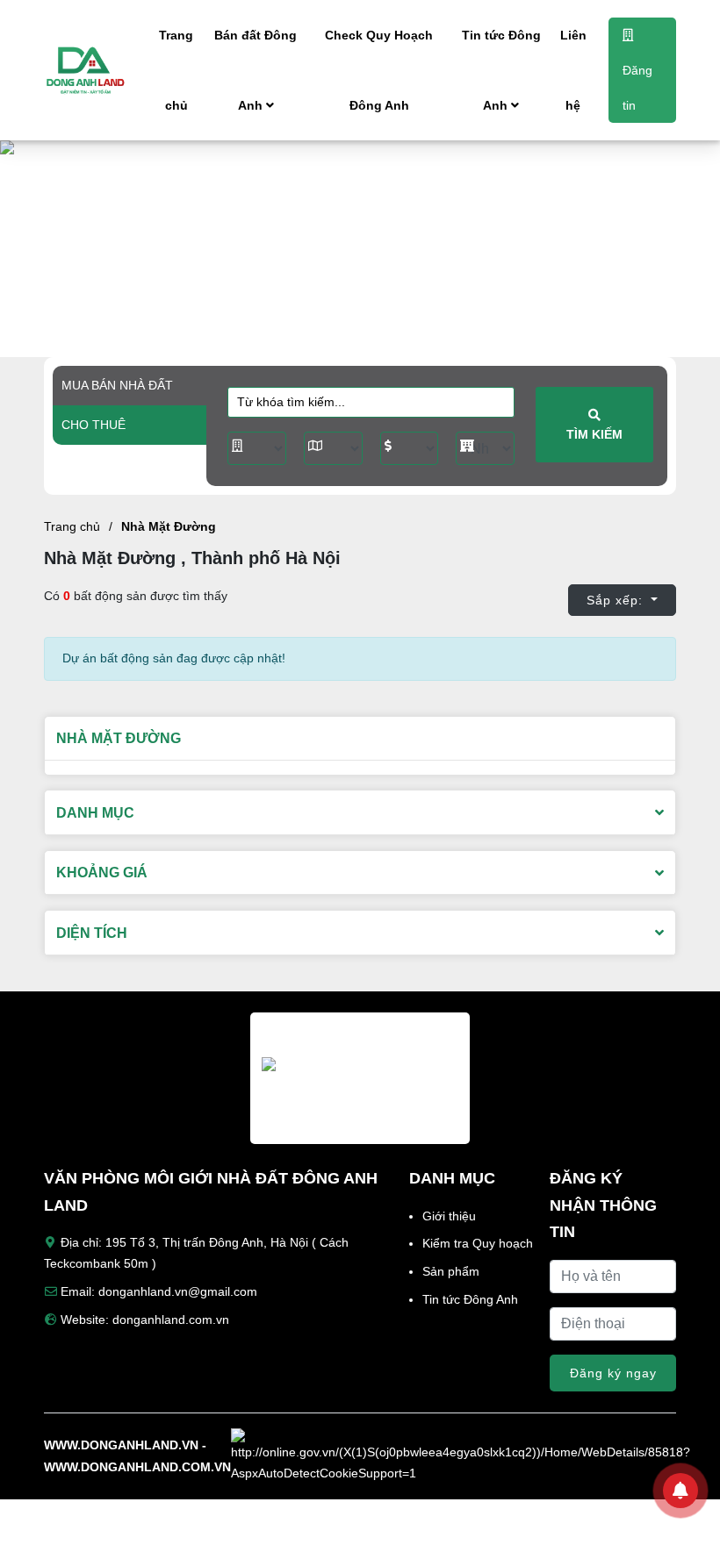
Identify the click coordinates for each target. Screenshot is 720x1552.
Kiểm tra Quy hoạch (477, 1243)
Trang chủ (176, 70)
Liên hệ (573, 70)
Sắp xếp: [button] (617, 600)
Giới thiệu (449, 1216)
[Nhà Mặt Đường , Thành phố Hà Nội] (96, 70)
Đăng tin (637, 87)
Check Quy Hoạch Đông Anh (379, 70)
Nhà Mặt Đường (168, 526)
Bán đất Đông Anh (255, 70)
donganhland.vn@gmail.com (177, 1291)
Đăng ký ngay (613, 1373)
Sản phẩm (450, 1271)
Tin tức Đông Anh (501, 70)
